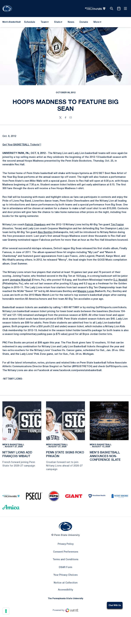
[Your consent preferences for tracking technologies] (6, 611)
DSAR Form (65, 567)
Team (44, 22)
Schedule (29, 22)
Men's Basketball (13, 445)
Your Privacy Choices (65, 575)
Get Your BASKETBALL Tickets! (21, 145)
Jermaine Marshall (20, 280)
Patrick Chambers (35, 225)
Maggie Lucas (85, 291)
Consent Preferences (65, 552)
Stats (57, 22)
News (71, 22)
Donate (83, 22)
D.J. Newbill (120, 280)
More (96, 22)
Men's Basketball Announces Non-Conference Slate (105, 456)
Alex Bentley (45, 232)
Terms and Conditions (65, 559)
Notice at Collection (65, 583)
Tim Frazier (117, 225)
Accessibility (65, 590)
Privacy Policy (66, 544)
